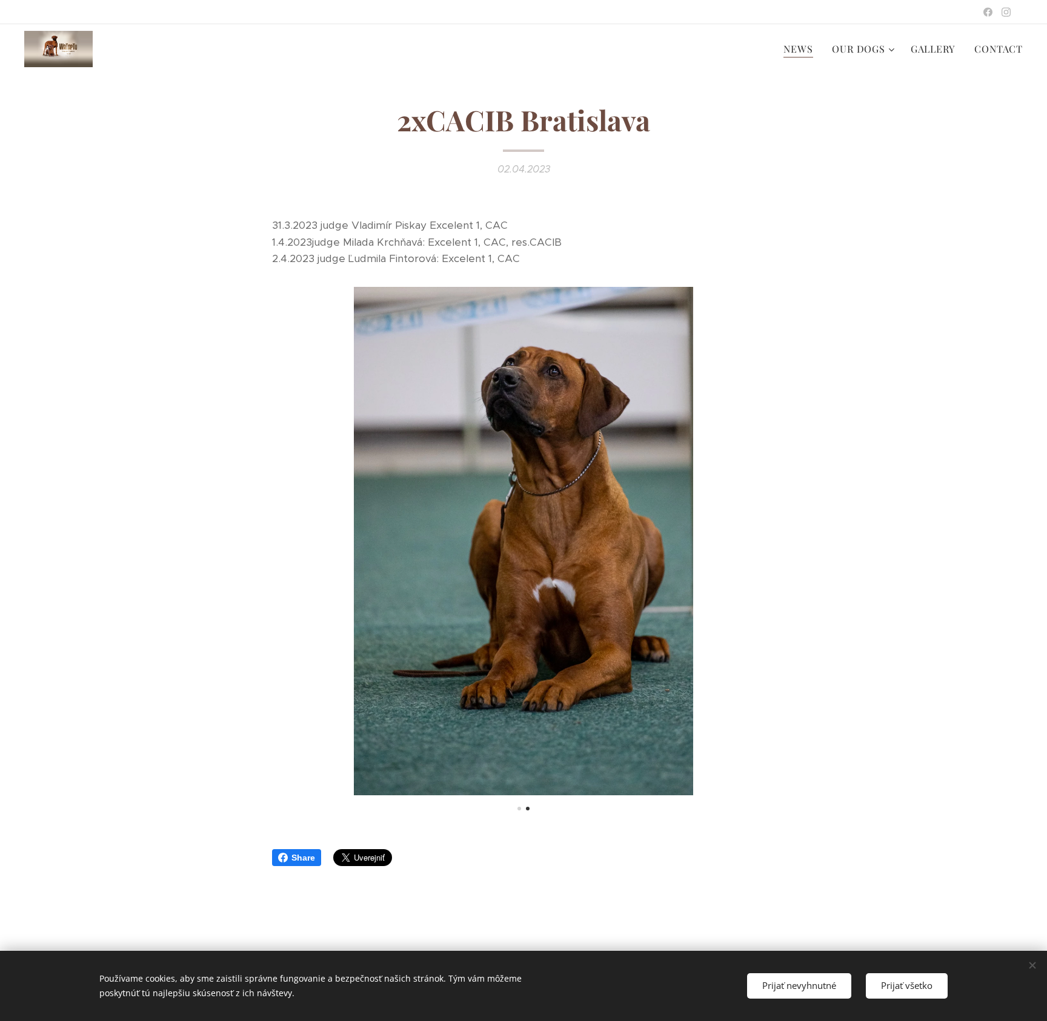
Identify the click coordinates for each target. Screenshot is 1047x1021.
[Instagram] (1006, 12)
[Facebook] (987, 12)
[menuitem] (801, 49)
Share (303, 857)
